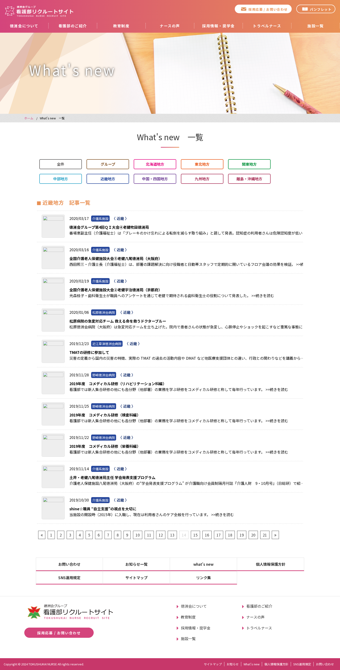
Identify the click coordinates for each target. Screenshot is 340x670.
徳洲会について (24, 26)
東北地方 (202, 164)
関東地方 (249, 164)
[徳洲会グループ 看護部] (39, 11)
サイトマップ (136, 577)
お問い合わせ (69, 564)
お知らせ (233, 664)
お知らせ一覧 (136, 564)
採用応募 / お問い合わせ (267, 9)
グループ (108, 164)
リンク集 (203, 577)
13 (172, 535)
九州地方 (202, 178)
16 (207, 535)
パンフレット (320, 9)
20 (253, 535)
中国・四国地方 (155, 178)
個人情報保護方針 (270, 564)
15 (195, 535)
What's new (252, 664)
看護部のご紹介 (73, 26)
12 (161, 535)
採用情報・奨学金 (218, 26)
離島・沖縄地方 (249, 178)
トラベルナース (267, 26)
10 (138, 535)
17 (218, 535)
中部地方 (60, 178)
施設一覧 (315, 26)
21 (265, 535)
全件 (60, 164)
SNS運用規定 (69, 577)
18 (230, 535)
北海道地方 (155, 164)
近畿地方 (107, 178)
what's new (203, 564)
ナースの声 (170, 26)
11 (149, 535)
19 (242, 535)
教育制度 (121, 26)
